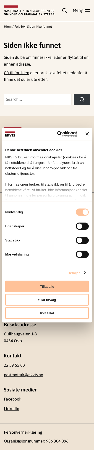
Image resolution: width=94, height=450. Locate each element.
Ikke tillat (47, 313)
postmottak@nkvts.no (23, 374)
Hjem (8, 26)
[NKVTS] (29, 10)
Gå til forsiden (16, 72)
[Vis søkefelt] (63, 10)
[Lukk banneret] (87, 133)
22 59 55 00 (14, 365)
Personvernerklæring (23, 432)
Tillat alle (47, 286)
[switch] (82, 226)
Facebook (12, 399)
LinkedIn (11, 408)
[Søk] (82, 99)
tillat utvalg (47, 300)
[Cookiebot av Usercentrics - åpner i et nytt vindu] (58, 134)
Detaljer (74, 273)
